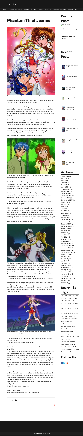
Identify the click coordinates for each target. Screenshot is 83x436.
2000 (74, 301)
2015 (76, 308)
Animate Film (74, 318)
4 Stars (65, 316)
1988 (69, 295)
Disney (71, 344)
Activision (67, 318)
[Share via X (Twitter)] (12, 400)
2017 (65, 311)
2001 (62, 303)
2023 (69, 313)
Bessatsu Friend (65, 328)
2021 (62, 313)
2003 (69, 303)
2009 (73, 306)
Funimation (76, 349)
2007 (65, 306)
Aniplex (67, 321)
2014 (73, 308)
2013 (69, 308)
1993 (62, 298)
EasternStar (64, 346)
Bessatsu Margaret (66, 334)
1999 (65, 301)
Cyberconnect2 (65, 341)
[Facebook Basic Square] (62, 363)
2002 (65, 303)
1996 (73, 298)
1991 (73, 295)
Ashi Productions (65, 323)
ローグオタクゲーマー (12, 4)
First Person (69, 349)
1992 (76, 295)
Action (62, 318)
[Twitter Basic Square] (64, 363)
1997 (76, 298)
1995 (69, 298)
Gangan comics (65, 351)
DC (77, 341)
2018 (69, 311)
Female (63, 349)
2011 (62, 308)
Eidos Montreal (72, 346)
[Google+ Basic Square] (67, 363)
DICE (62, 344)
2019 (73, 311)
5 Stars (74, 316)
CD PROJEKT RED (70, 336)
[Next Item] (76, 29)
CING (77, 336)
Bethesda (74, 334)
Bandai (73, 326)
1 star (62, 295)
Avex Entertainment (66, 326)
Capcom (63, 339)
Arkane (71, 321)
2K (72, 313)
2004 (73, 303)
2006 (62, 306)
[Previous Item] (63, 29)
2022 (65, 313)
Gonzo (71, 351)
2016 (62, 311)
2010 (76, 306)
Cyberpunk (72, 341)
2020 (76, 311)
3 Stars (76, 313)
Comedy (68, 339)
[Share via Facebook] (8, 400)
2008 (69, 306)
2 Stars (70, 301)
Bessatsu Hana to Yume (67, 331)
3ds (62, 316)
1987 (66, 295)
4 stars (70, 316)
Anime (62, 321)
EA (75, 344)
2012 (65, 308)
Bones (62, 336)
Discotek (67, 344)
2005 (76, 303)
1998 (62, 301)
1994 (65, 298)
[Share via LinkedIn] (16, 400)
